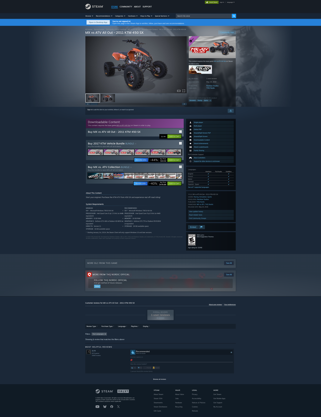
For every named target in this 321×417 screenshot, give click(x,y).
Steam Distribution (160, 407)
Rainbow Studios (212, 86)
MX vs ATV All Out (134, 29)
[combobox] (204, 16)
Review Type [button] (91, 326)
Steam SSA (158, 398)
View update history (196, 211)
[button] (89, 16)
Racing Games (99, 29)
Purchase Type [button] (106, 326)
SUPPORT (147, 6)
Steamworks (158, 403)
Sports (206, 100)
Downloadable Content (150, 29)
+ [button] (210, 100)
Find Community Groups (197, 218)
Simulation (193, 100)
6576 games (95, 353)
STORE (114, 6)
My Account (217, 407)
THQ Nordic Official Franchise (116, 29)
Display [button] (145, 326)
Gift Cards (157, 411)
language (230, 2)
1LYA (94, 351)
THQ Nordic (210, 88)
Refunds (195, 411)
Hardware (178, 403)
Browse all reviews (159, 379)
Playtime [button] (134, 326)
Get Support (217, 403)
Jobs (177, 398)
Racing (200, 100)
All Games (88, 29)
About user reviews (215, 304)
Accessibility (196, 398)
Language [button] (122, 326)
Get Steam (217, 394)
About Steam (158, 394)
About (137, 6)
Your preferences (230, 304)
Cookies (195, 407)
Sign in (89, 110)
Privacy (194, 394)
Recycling (178, 407)
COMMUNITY (126, 6)
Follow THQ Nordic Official (110, 280)
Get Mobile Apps (219, 398)
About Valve (179, 394)
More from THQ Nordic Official (111, 274)
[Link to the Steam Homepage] (94, 9)
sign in (222, 2)
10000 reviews (96, 355)
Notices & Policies (198, 403)
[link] (158, 160)
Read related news (195, 215)
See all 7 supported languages (198, 187)
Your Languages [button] (98, 334)
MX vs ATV (200, 204)
